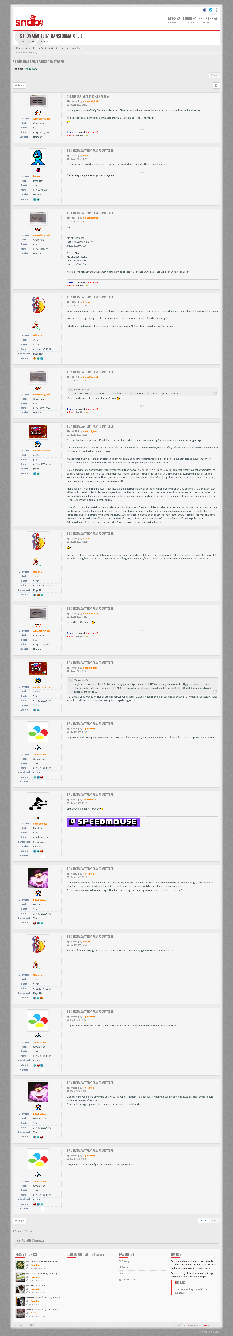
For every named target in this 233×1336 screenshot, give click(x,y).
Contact (126, 1273)
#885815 (73, 1016)
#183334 (73, 667)
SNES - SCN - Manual (39, 1285)
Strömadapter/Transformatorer (38, 62)
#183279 (73, 431)
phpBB (25, 1325)
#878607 (73, 799)
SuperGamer (88, 728)
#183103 (73, 377)
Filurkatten (88, 873)
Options (203, 1220)
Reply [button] (20, 85)
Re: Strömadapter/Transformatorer (90, 151)
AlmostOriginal (90, 101)
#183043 (73, 101)
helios (85, 155)
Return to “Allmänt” (24, 1231)
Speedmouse (89, 799)
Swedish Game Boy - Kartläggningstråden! (49, 1273)
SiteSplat (203, 1325)
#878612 (73, 941)
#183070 (73, 302)
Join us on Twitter (86, 1254)
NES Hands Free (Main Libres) (43, 1309)
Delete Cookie (128, 1279)
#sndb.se (39, 1241)
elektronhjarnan (90, 431)
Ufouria (86, 302)
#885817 (73, 1155)
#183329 (73, 613)
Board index (24, 48)
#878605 (73, 728)
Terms (124, 1267)
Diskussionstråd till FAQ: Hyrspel (44, 1297)
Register (206, 19)
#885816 (73, 1087)
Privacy (125, 1261)
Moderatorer (31, 68)
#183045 (73, 155)
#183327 (73, 538)
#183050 (73, 218)
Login (188, 19)
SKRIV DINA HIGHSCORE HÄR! (43, 1261)
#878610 (73, 873)
